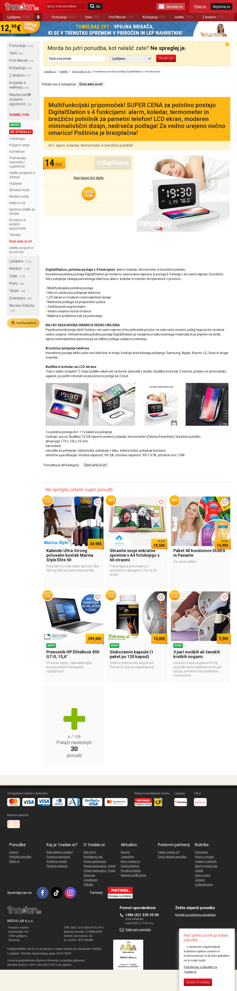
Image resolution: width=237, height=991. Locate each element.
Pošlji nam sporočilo (138, 929)
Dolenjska (20, 298)
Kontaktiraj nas (93, 856)
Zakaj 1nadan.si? (169, 852)
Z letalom (212, 17)
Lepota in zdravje (206, 861)
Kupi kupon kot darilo (89, 178)
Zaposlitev (127, 856)
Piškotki (88, 884)
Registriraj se (221, 7)
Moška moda (19, 196)
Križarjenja (154, 17)
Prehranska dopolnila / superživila (17, 162)
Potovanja (64, 17)
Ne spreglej (20, 132)
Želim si (14, 861)
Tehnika (15, 235)
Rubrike (202, 844)
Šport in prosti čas (206, 866)
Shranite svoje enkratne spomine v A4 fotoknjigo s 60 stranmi (134, 555)
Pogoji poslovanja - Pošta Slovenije (99, 873)
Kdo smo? (90, 852)
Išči (98, 6)
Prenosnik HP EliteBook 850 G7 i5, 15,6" (72, 654)
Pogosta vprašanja (58, 856)
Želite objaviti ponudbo (172, 856)
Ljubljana (18, 17)
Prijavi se (200, 6)
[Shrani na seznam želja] (98, 502)
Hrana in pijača (204, 856)
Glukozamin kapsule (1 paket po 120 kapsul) (131, 654)
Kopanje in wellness (19, 85)
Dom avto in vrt (20, 241)
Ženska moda (19, 190)
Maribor (19, 268)
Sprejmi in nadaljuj (198, 982)
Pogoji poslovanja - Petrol (99, 866)
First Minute (121, 17)
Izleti (92, 17)
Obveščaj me (174, 7)
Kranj (16, 283)
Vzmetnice (17, 151)
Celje (17, 276)
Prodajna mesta (57, 861)
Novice (125, 852)
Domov (13, 852)
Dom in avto (202, 875)
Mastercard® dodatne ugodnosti (20, 99)
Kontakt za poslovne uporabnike (195, 914)
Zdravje (200, 880)
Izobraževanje (204, 884)
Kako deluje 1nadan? (60, 852)
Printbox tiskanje (57, 866)
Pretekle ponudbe (20, 856)
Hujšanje (15, 183)
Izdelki (184, 17)
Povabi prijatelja (131, 870)
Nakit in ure (17, 203)
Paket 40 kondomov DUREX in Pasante (199, 553)
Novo (14, 125)
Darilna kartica (23, 323)
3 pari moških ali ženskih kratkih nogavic (196, 654)
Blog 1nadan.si (130, 861)
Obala (17, 291)
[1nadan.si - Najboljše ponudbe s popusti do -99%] (22, 6)
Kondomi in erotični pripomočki (17, 224)
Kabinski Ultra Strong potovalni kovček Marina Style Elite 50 (69, 555)
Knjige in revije (19, 145)
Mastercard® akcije (133, 875)
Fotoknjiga (17, 138)
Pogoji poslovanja (95, 861)
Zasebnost (90, 880)
